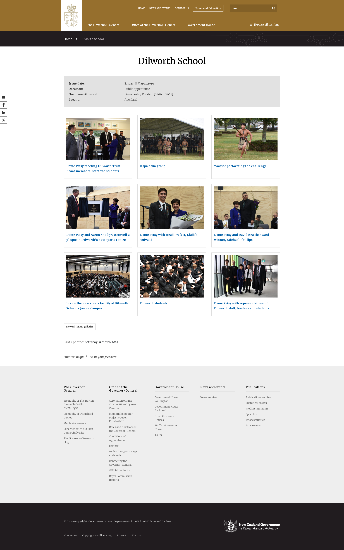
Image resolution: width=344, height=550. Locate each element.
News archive (208, 397)
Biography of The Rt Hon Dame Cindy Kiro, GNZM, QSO (79, 404)
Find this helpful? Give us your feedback (90, 357)
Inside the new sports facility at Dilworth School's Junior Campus (97, 305)
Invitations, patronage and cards (123, 453)
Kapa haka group (152, 166)
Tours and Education (208, 8)
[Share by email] (3, 97)
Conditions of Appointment (117, 438)
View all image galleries (79, 326)
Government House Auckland (166, 408)
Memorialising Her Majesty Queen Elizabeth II (121, 417)
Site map (136, 535)
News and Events (159, 8)
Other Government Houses (166, 418)
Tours (158, 435)
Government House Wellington (166, 399)
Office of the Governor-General (154, 25)
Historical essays (256, 402)
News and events (213, 387)
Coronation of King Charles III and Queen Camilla (122, 404)
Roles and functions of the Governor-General (123, 428)
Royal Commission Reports (120, 477)
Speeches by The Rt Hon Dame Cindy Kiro (78, 430)
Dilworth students (154, 303)
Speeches (251, 414)
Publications (255, 387)
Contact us (182, 8)
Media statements (75, 423)
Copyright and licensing (96, 535)
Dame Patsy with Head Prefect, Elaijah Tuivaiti (168, 237)
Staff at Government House (167, 427)
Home (141, 8)
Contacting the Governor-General (120, 462)
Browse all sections (266, 24)
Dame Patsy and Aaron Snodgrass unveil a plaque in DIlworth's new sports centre (98, 237)
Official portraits (119, 470)
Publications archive (258, 397)
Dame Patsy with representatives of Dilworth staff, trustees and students (241, 305)
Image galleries (255, 420)
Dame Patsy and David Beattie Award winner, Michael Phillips (241, 237)
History (113, 446)
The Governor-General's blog (79, 440)
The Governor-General (104, 25)
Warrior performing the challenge (240, 166)
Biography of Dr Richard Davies (78, 415)
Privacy (121, 535)
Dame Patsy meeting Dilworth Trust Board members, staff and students (93, 168)
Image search (254, 425)
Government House (201, 25)
